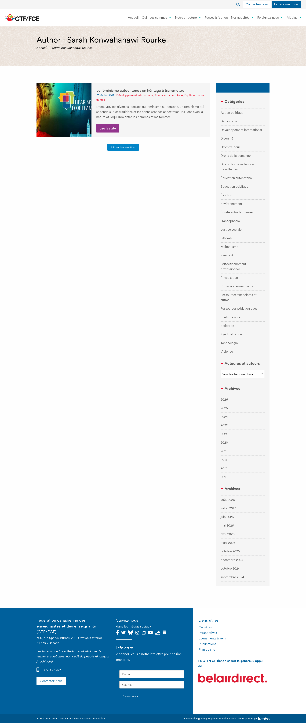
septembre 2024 (232, 577)
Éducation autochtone (169, 95)
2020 (224, 442)
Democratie (229, 121)
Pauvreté (227, 255)
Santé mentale (231, 317)
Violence (227, 351)
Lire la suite (108, 128)
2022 (224, 425)
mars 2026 (228, 543)
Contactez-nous (257, 4)
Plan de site (207, 649)
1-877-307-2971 (51, 669)
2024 (224, 417)
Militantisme (229, 247)
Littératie (227, 238)
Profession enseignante (237, 286)
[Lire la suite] (63, 110)
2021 (224, 434)
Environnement (231, 204)
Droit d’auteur (230, 147)
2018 (224, 460)
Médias (292, 17)
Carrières (205, 627)
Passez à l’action (216, 17)
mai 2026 (227, 525)
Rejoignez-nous (268, 17)
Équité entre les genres (237, 212)
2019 (224, 451)
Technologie (229, 343)
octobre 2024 (230, 568)
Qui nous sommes (154, 17)
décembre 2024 (232, 560)
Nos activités (240, 17)
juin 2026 (227, 517)
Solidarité (227, 326)
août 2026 (228, 500)
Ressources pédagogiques (239, 308)
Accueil (133, 17)
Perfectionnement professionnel (233, 266)
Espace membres (286, 4)
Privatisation (229, 278)
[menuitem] (257, 4)
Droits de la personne (236, 156)
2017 (224, 468)
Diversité (227, 138)
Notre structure (186, 17)
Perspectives (208, 632)
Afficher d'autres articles (123, 147)
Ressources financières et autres (239, 297)
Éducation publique (234, 186)
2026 (224, 399)
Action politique (232, 113)
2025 (224, 408)
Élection (226, 195)
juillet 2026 (229, 508)
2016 (224, 477)
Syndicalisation (231, 334)
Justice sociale (231, 229)
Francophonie (230, 221)
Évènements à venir (212, 638)
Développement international (134, 95)
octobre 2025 (230, 551)
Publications (207, 644)
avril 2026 (228, 534)
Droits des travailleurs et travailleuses (238, 166)
